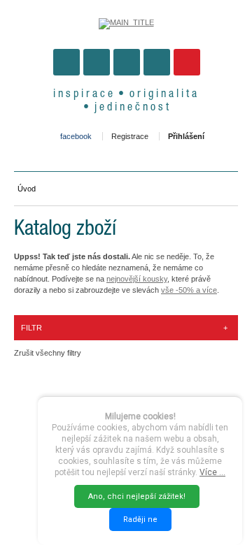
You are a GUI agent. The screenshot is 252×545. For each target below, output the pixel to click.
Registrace (129, 136)
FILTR (124, 328)
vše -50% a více (189, 290)
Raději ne (140, 519)
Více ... (212, 472)
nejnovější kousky (136, 279)
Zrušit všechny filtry (47, 353)
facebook (76, 136)
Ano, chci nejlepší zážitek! (137, 496)
